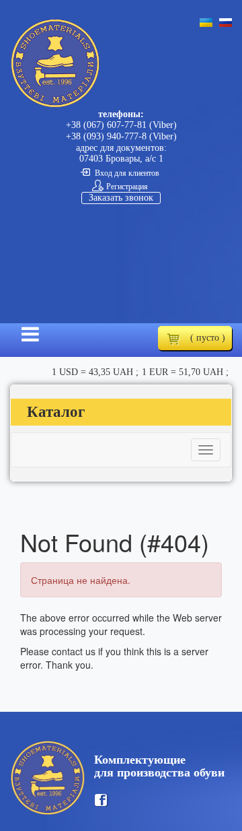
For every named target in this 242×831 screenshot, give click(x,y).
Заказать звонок (121, 198)
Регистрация (127, 186)
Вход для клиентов (127, 173)
